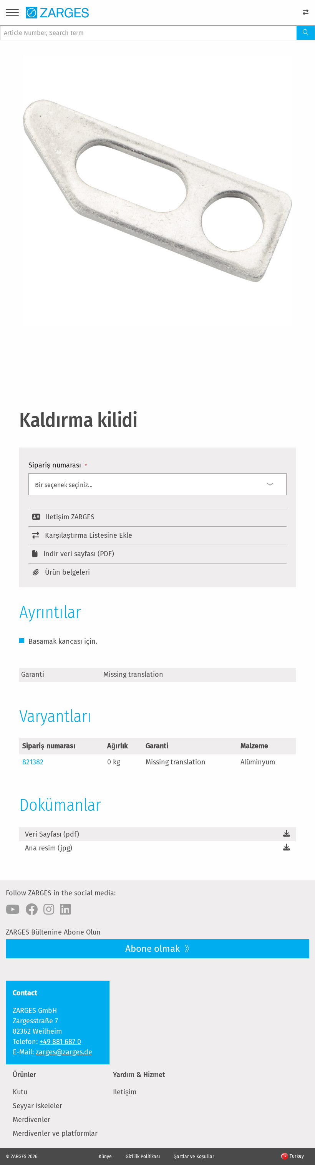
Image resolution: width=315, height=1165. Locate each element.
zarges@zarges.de (64, 1052)
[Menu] (12, 14)
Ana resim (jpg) (48, 848)
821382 (32, 762)
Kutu (20, 1092)
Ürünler (24, 1075)
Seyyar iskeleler (37, 1106)
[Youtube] (13, 909)
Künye (105, 1156)
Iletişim (124, 1092)
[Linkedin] (65, 909)
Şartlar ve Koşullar (194, 1156)
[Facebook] (31, 909)
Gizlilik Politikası (143, 1156)
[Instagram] (48, 909)
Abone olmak (153, 948)
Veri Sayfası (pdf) (52, 834)
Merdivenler (31, 1119)
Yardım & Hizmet (139, 1075)
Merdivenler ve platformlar (55, 1133)
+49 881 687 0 (60, 1041)
